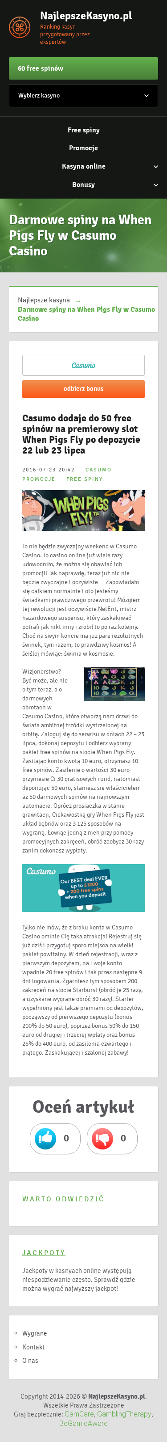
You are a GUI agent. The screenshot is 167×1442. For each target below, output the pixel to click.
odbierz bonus (84, 389)
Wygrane (34, 1333)
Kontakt (33, 1347)
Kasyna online (84, 166)
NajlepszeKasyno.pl (84, 15)
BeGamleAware (83, 1423)
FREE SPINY (84, 479)
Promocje (83, 148)
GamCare (79, 1414)
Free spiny (84, 130)
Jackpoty (43, 1252)
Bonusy (83, 184)
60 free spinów (40, 68)
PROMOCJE (39, 479)
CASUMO (99, 470)
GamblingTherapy (124, 1414)
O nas (30, 1361)
